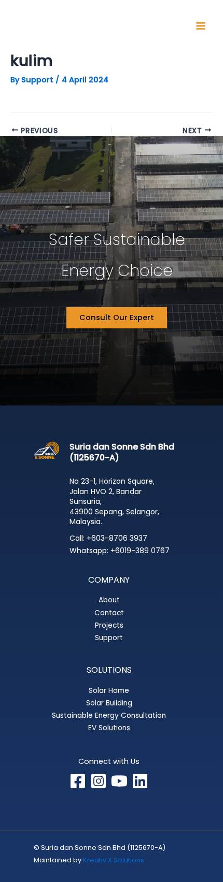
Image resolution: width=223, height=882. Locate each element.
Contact (109, 613)
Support (109, 638)
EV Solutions (109, 728)
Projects (109, 625)
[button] (116, 317)
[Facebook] (77, 781)
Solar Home (109, 691)
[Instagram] (98, 781)
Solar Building (109, 703)
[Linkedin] (140, 781)
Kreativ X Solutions (113, 860)
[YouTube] (119, 781)
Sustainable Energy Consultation (109, 715)
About (109, 600)
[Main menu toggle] (201, 26)
